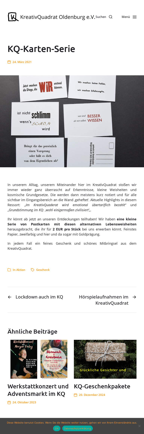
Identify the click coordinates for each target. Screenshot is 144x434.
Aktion (20, 270)
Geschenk (43, 270)
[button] (104, 16)
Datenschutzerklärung (77, 428)
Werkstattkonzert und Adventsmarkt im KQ (38, 389)
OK (56, 428)
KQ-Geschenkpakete (102, 386)
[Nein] (139, 426)
